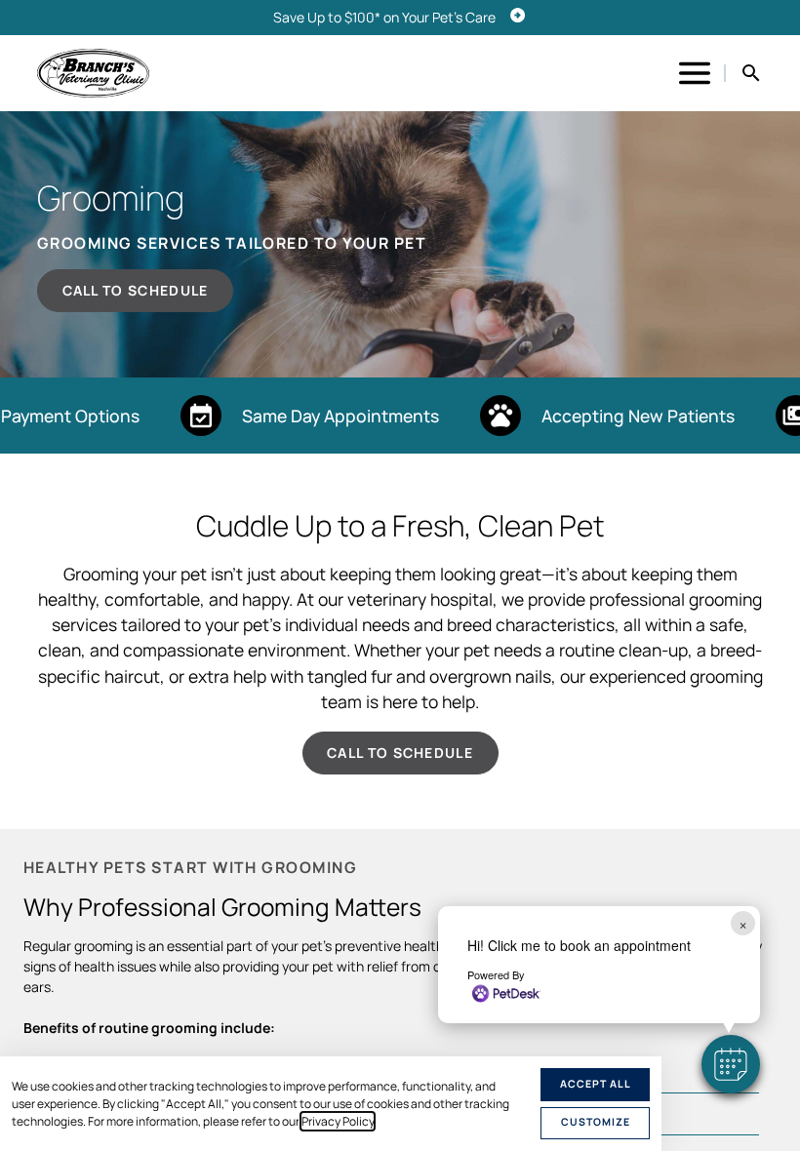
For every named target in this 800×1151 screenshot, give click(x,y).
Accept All (595, 1084)
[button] (730, 1064)
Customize (595, 1122)
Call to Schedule (135, 290)
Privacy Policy (337, 1121)
